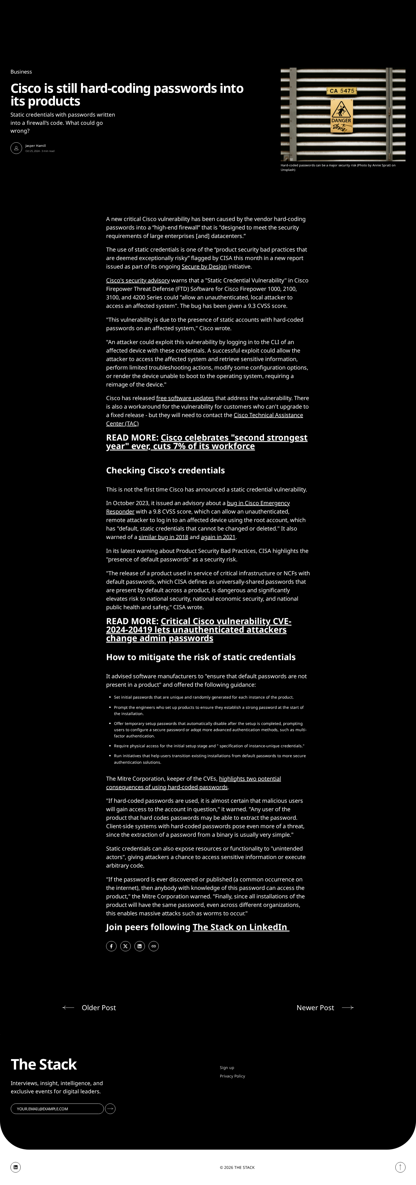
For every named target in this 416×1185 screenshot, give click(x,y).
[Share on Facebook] (111, 946)
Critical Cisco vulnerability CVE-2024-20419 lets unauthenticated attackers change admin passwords (198, 629)
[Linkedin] (15, 1167)
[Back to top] (400, 1167)
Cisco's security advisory (138, 280)
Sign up (227, 1067)
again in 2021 (218, 537)
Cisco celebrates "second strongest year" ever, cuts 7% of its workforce (207, 442)
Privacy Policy (232, 1076)
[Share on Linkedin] (139, 946)
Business (21, 71)
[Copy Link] (154, 946)
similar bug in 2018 (163, 537)
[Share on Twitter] (125, 946)
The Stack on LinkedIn (241, 927)
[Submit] (110, 1109)
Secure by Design (204, 266)
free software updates (185, 398)
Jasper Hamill (35, 145)
